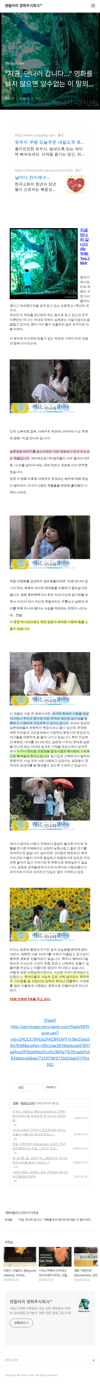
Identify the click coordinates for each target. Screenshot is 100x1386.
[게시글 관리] (34, 1087)
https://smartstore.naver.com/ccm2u (44, 170)
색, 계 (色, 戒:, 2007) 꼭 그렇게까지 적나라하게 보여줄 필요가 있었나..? (39, 1160)
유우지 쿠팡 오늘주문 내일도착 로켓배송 (50, 142)
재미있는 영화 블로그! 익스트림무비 (26, 1368)
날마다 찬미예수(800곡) (31, 177)
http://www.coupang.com (35, 135)
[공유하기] (28, 1087)
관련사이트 (11, 1360)
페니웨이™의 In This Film (21, 1376)
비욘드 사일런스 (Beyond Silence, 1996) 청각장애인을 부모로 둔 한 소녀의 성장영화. (39, 1116)
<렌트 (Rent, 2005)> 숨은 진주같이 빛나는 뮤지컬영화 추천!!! (40, 1174)
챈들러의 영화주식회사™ (23, 6)
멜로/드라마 (28, 1103)
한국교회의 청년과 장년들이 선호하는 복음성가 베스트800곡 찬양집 (35, 187)
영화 (15, 1103)
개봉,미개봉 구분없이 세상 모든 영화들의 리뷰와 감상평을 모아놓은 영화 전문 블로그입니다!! (40, 1310)
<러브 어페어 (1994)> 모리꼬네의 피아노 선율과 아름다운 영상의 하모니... (39, 1132)
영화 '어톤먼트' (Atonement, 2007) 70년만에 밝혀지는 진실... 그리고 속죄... (39, 1146)
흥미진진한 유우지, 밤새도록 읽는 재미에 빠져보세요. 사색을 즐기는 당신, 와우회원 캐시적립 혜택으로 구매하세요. (50, 151)
